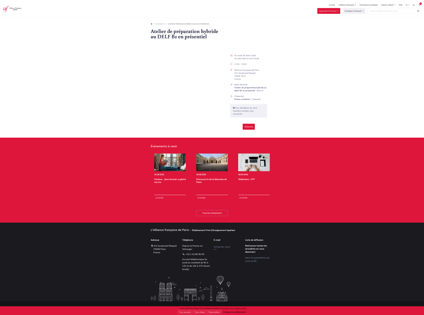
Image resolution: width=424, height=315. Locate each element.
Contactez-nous (222, 246)
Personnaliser (214, 312)
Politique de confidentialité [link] (234, 312)
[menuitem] (331, 6)
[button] (249, 127)
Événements (160, 24)
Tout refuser (200, 312)
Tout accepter (185, 312)
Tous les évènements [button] (212, 213)
